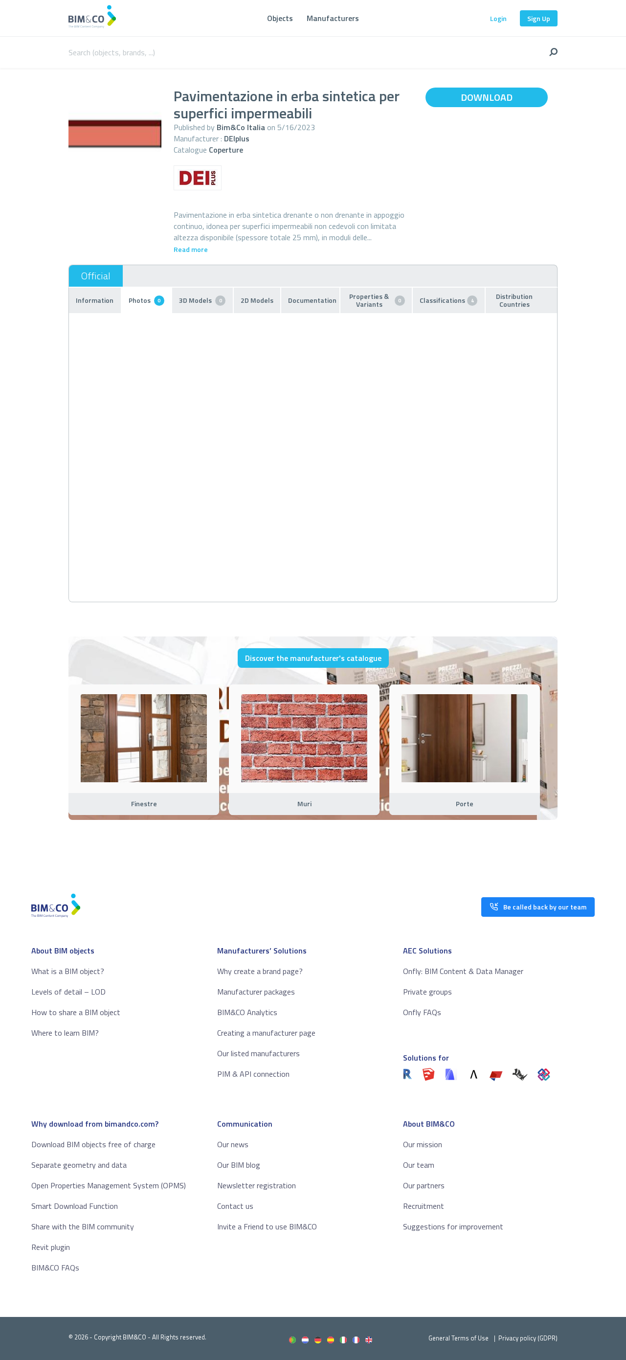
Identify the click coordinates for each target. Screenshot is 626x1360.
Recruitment (423, 1206)
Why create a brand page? (260, 971)
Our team (418, 1165)
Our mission (422, 1144)
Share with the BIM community (82, 1226)
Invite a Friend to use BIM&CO (267, 1226)
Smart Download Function (74, 1206)
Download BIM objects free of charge (93, 1144)
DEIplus (236, 138)
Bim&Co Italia (241, 127)
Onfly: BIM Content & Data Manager (463, 971)
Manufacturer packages (256, 991)
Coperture (226, 150)
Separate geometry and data (79, 1165)
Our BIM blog (238, 1165)
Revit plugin (50, 1247)
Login (498, 18)
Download (487, 97)
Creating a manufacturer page (266, 1033)
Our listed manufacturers (258, 1053)
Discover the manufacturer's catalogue (313, 658)
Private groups (427, 991)
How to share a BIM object (75, 1012)
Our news (232, 1144)
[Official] (96, 276)
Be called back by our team (544, 907)
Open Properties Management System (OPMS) (108, 1185)
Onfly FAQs (422, 1012)
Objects (280, 18)
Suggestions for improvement (453, 1226)
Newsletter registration (256, 1185)
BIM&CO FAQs (55, 1267)
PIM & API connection (253, 1074)
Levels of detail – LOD (68, 991)
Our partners (424, 1185)
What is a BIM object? (67, 971)
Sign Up (538, 18)
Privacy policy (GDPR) (528, 1338)
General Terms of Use (458, 1338)
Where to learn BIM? (65, 1033)
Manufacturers (333, 18)
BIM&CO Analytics (247, 1012)
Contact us (235, 1206)
